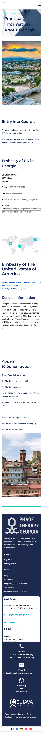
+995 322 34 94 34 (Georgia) (21, 658)
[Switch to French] (12, 729)
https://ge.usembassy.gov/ (13, 288)
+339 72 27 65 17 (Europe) (21, 654)
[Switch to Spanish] (30, 729)
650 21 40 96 (21, 691)
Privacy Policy (10, 564)
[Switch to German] (21, 729)
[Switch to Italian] (26, 729)
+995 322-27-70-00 (10, 285)
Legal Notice (9, 560)
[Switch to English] (17, 729)
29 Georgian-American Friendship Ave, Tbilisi (21, 282)
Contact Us (8, 580)
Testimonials (9, 587)
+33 (21, 688)
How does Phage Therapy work (17, 591)
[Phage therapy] (10, 4)
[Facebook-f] (5, 629)
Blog (6, 576)
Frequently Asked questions (15, 584)
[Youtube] (9, 629)
